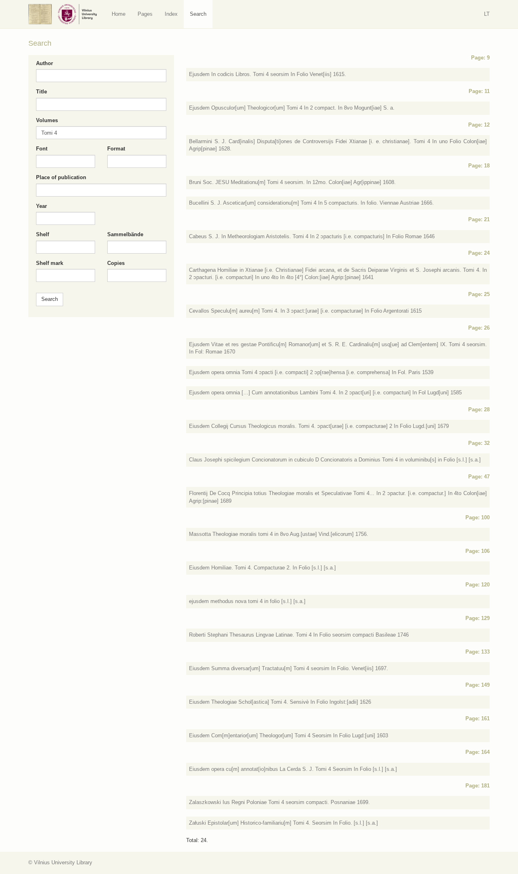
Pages (145, 14)
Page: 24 (479, 253)
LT (487, 14)
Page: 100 (477, 517)
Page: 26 (479, 328)
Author (44, 63)
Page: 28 (479, 409)
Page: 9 (480, 58)
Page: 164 (477, 752)
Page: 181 (477, 786)
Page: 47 (479, 477)
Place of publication (61, 177)
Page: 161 (477, 718)
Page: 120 (477, 585)
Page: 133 (477, 652)
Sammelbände (125, 234)
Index (171, 14)
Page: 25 (479, 294)
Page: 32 (479, 443)
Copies (116, 263)
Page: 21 (479, 219)
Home (118, 14)
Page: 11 (479, 91)
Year (41, 206)
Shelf (42, 234)
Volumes (47, 120)
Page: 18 (479, 166)
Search (198, 14)
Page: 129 (477, 618)
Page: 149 (477, 685)
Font (41, 149)
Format (116, 149)
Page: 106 (477, 551)
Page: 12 (479, 125)
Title (41, 92)
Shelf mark (49, 263)
